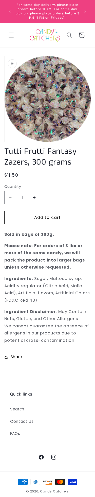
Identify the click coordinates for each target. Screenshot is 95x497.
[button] (11, 35)
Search (17, 409)
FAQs (15, 433)
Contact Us (22, 421)
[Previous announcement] (9, 11)
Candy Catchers (54, 491)
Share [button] (16, 356)
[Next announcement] (85, 11)
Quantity (12, 186)
